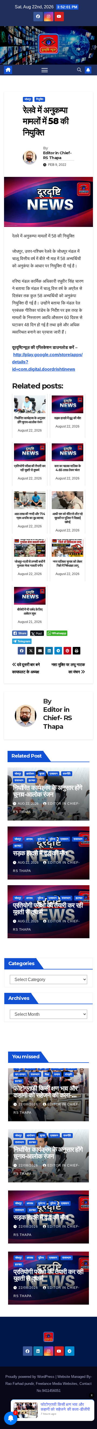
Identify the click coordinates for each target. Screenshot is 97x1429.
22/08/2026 (29, 1104)
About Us (55, 1404)
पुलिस (52, 839)
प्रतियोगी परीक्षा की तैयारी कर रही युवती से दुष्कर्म (48, 908)
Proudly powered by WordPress (30, 1377)
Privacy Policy (67, 1417)
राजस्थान (19, 780)
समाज (57, 1074)
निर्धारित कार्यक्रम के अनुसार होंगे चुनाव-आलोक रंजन (47, 791)
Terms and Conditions (35, 1417)
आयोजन (30, 773)
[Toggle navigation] (45, 70)
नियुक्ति (39, 99)
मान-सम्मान (20, 1074)
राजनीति (67, 773)
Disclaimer (75, 1404)
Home (17, 1404)
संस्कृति (68, 1074)
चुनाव (41, 773)
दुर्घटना (41, 839)
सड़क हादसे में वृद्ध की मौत (40, 853)
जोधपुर (28, 99)
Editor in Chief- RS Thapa (57, 155)
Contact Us (35, 1404)
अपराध (29, 839)
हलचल (32, 780)
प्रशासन (54, 773)
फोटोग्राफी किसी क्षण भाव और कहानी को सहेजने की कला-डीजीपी (45, 1095)
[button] (79, 70)
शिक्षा (47, 1074)
